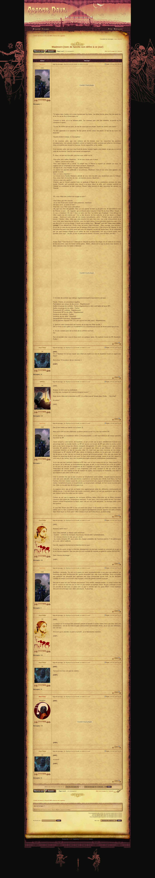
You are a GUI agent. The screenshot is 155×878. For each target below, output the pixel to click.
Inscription (46, 29)
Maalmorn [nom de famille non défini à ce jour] (77, 47)
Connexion (38, 29)
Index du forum (39, 35)
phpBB (70, 839)
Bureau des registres (59, 35)
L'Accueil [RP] (48, 35)
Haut (115, 792)
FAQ (111, 29)
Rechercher (118, 29)
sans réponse (118, 39)
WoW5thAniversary (84, 839)
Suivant (120, 51)
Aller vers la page (110, 51)
